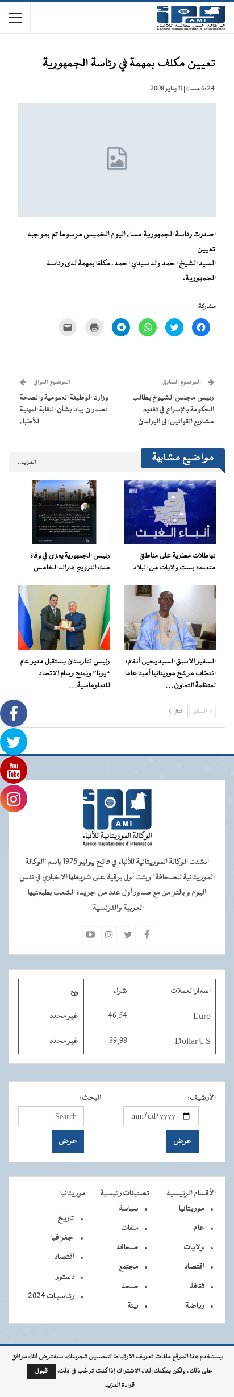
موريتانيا (191, 1208)
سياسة (129, 1208)
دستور (65, 1277)
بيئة (133, 1306)
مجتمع (129, 1266)
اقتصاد (194, 1266)
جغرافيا (62, 1237)
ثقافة (197, 1286)
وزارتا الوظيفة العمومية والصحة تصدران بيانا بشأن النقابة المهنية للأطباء (64, 409)
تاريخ (65, 1218)
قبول (41, 1371)
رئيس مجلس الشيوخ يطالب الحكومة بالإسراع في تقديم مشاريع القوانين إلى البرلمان (173, 409)
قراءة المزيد (120, 1386)
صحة (130, 1286)
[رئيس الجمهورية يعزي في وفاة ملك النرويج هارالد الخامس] (64, 512)
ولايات (193, 1247)
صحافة (127, 1247)
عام (199, 1228)
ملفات (130, 1228)
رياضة (194, 1306)
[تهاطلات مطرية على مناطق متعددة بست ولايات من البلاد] (170, 512)
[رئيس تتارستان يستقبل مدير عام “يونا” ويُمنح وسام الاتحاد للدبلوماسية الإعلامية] (64, 617)
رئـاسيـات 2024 (51, 1296)
